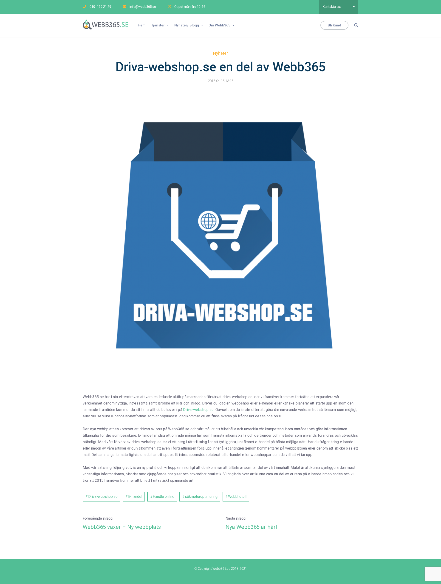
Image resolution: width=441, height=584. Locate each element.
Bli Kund (334, 25)
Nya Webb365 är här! (251, 527)
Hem (141, 25)
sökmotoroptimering (201, 496)
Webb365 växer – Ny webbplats (122, 527)
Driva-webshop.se (198, 409)
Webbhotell (237, 496)
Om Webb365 (219, 25)
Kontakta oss (332, 7)
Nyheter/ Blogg (186, 25)
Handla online (163, 496)
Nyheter (220, 53)
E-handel (135, 496)
